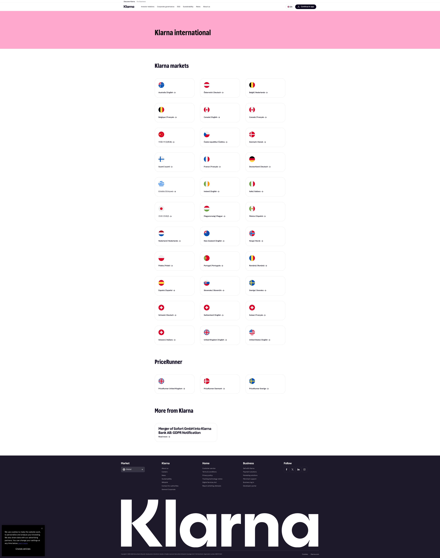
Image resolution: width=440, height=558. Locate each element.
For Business (141, 2)
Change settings (23, 549)
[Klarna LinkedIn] (298, 469)
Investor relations (147, 7)
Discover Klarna (129, 2)
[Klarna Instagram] (304, 469)
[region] (23, 540)
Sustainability (188, 7)
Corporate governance (165, 7)
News (198, 7)
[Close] (41, 528)
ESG (178, 7)
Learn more (23, 543)
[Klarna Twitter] (292, 469)
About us (206, 7)
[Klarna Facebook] (286, 469)
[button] (290, 6)
